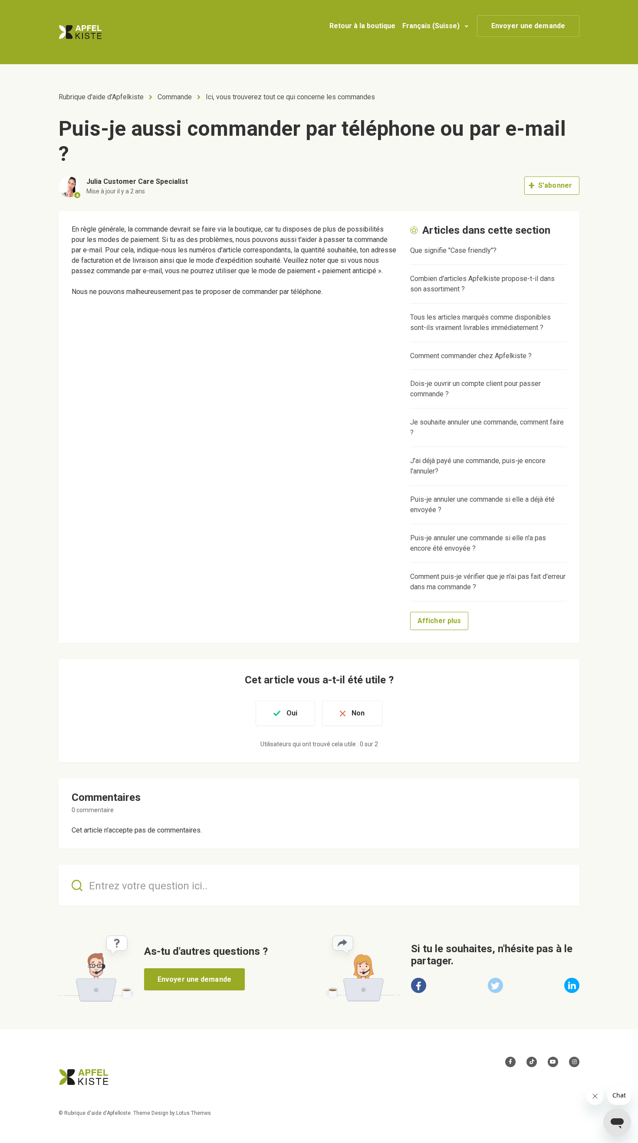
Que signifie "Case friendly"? (453, 250)
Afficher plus (439, 621)
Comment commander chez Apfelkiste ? (471, 356)
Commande (175, 97)
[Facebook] (418, 985)
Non (358, 713)
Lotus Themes (193, 1113)
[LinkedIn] (571, 985)
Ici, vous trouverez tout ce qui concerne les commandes (290, 97)
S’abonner (555, 185)
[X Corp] (495, 985)
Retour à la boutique (362, 26)
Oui (291, 713)
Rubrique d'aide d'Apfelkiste (101, 97)
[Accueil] (80, 32)
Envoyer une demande (528, 26)
